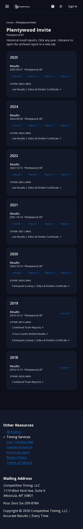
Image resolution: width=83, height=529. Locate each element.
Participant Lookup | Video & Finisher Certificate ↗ (41, 286)
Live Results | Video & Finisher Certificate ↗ (36, 89)
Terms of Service (19, 462)
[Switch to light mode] (60, 6)
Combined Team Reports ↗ (28, 327)
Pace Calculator (18, 452)
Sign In (72, 6)
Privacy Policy (16, 457)
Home (9, 22)
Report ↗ (34, 76)
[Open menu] (7, 6)
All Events (13, 431)
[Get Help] (53, 6)
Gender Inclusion (19, 447)
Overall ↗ (17, 76)
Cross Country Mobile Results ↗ (30, 334)
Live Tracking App (19, 442)
